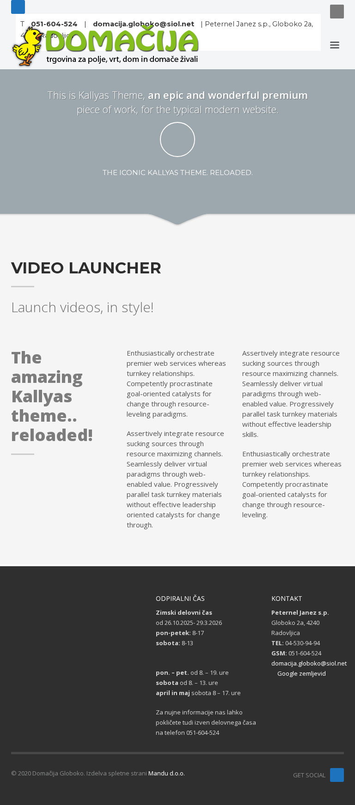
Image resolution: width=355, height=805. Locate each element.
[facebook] (337, 775)
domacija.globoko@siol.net (143, 24)
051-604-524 (54, 24)
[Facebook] (18, 7)
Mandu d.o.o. (166, 773)
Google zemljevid (301, 673)
